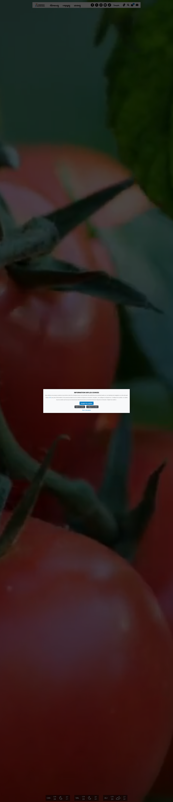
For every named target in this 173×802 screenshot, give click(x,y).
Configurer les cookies (92, 407)
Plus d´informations (86, 410)
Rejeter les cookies (79, 407)
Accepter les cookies (86, 403)
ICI (50, 397)
